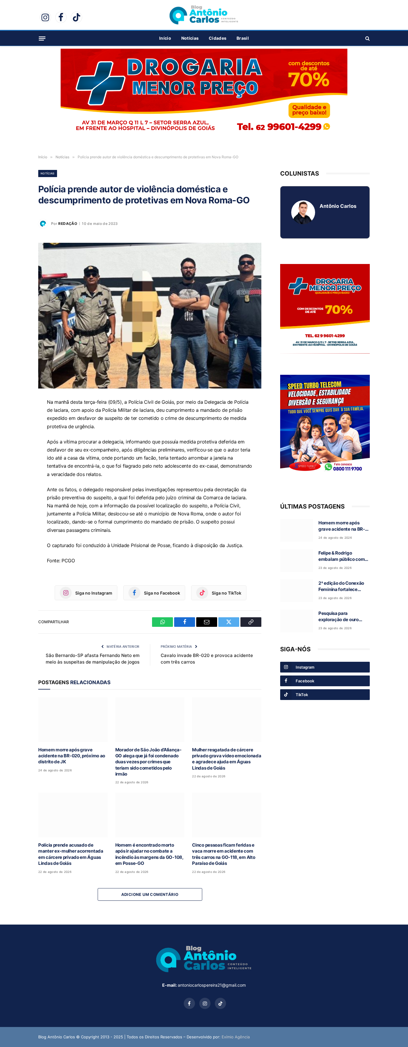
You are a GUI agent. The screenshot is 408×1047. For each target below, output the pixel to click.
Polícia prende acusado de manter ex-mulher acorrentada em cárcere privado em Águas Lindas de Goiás (70, 854)
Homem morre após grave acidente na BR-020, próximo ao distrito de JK (71, 756)
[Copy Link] (17, 472)
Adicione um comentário (150, 894)
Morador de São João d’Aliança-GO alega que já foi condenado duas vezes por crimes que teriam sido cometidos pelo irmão (148, 762)
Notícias (190, 38)
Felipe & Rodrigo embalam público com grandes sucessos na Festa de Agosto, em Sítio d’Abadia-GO (341, 556)
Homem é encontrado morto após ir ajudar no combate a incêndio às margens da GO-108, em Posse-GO (149, 854)
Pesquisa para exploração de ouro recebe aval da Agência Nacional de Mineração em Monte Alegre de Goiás (343, 616)
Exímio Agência (236, 1036)
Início (165, 38)
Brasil (243, 38)
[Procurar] (367, 38)
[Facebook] (17, 431)
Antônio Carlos (338, 206)
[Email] (17, 445)
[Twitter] (17, 459)
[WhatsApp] (17, 417)
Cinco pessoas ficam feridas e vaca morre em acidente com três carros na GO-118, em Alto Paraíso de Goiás (223, 854)
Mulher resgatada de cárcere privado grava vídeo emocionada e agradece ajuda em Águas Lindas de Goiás (226, 759)
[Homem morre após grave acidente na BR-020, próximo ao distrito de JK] (73, 719)
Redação (67, 223)
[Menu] (42, 38)
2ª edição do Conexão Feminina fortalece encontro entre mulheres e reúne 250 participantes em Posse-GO (343, 586)
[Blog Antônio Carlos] (204, 15)
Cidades (217, 38)
